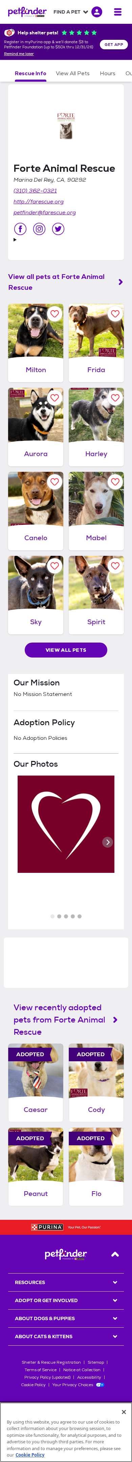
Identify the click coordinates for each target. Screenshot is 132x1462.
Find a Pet (67, 12)
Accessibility (89, 1377)
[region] (66, 1432)
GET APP (114, 44)
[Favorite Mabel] (115, 482)
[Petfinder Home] (27, 12)
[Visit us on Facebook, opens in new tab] (20, 229)
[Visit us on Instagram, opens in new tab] (39, 229)
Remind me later (19, 54)
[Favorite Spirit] (115, 566)
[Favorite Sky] (54, 566)
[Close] (123, 1412)
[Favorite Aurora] (54, 397)
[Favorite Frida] (115, 313)
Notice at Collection (82, 1370)
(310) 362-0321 (35, 190)
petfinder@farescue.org (45, 212)
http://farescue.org (39, 201)
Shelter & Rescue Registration (51, 1362)
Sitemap (96, 1362)
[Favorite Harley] (115, 397)
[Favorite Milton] (54, 313)
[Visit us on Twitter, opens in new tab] (58, 229)
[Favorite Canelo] (54, 482)
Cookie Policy (33, 1385)
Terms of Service (41, 1370)
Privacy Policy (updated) (47, 1377)
